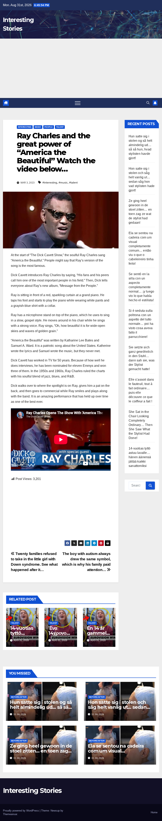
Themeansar (10, 814)
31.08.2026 (19, 714)
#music (63, 182)
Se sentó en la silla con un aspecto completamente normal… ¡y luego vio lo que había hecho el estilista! (141, 287)
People (48, 127)
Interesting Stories (32, 790)
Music (38, 127)
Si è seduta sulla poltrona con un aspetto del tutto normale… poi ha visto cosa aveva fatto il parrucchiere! (141, 323)
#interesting (49, 182)
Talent (60, 127)
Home (154, 812)
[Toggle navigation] (77, 103)
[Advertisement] (81, 68)
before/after (18, 697)
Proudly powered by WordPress (21, 810)
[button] (148, 103)
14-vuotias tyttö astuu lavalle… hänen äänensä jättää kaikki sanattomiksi (140, 457)
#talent (73, 182)
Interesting (24, 127)
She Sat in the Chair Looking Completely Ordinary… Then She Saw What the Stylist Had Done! (141, 425)
